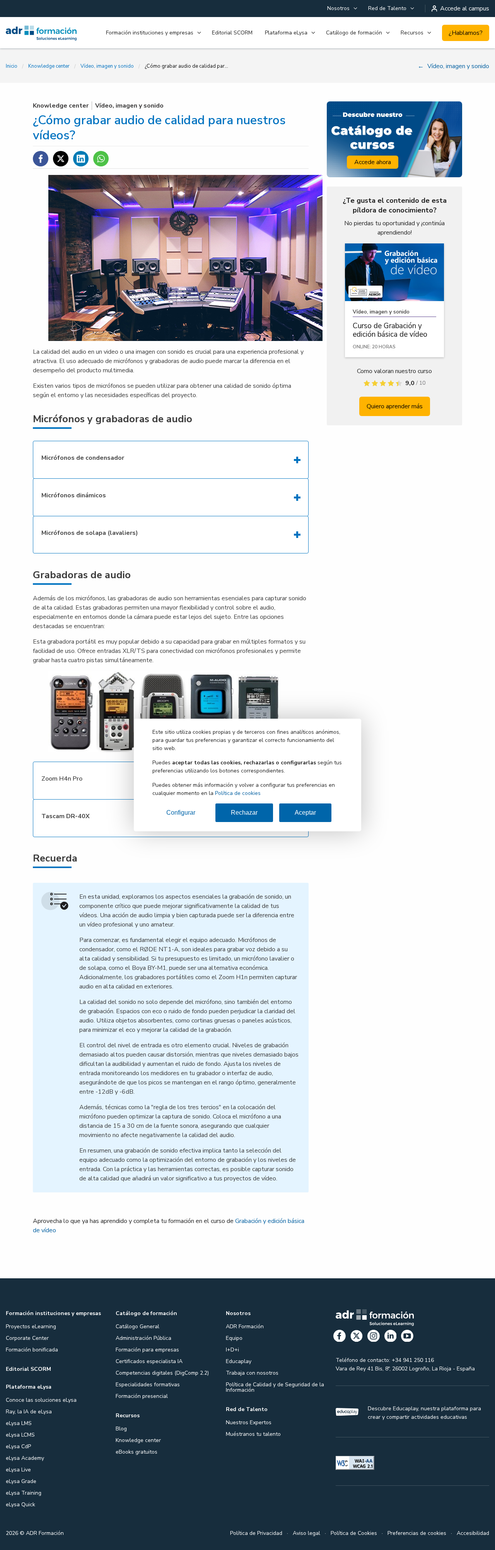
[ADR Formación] (41, 33)
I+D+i (232, 1349)
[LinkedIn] (390, 1337)
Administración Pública (143, 1338)
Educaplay (238, 1361)
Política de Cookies (354, 1533)
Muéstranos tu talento (253, 1434)
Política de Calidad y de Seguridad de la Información (275, 1387)
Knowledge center (49, 66)
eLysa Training (23, 1493)
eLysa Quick (20, 1504)
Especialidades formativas (148, 1384)
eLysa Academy (25, 1458)
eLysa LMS (19, 1423)
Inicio (11, 66)
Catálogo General (137, 1326)
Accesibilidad (473, 1533)
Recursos (412, 32)
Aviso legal (306, 1533)
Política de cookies (238, 793)
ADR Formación (245, 1326)
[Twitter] (356, 1337)
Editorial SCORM (232, 32)
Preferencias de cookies (416, 1533)
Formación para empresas (147, 1349)
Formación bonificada (32, 1349)
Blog (121, 1428)
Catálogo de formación (354, 32)
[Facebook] (339, 1337)
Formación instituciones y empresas (149, 32)
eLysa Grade (21, 1481)
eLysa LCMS (20, 1435)
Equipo (234, 1338)
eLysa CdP (18, 1446)
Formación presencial (142, 1396)
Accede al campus (464, 8)
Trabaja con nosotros (252, 1373)
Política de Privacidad (256, 1533)
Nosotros (338, 8)
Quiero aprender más (395, 406)
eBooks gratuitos (136, 1452)
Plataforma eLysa (286, 32)
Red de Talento (387, 8)
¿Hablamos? (466, 33)
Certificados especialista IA (149, 1361)
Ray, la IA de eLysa (29, 1411)
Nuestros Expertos (248, 1422)
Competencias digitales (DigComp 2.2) (162, 1373)
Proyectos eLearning (31, 1326)
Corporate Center (27, 1338)
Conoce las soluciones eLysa (41, 1400)
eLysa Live (18, 1469)
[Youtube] (407, 1337)
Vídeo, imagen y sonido (107, 66)
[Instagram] (373, 1337)
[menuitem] (341, 8)
